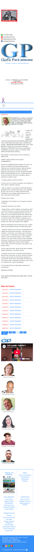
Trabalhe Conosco (25, 501)
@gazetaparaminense (9, 39)
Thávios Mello (9, 509)
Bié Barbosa (9, 503)
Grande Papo (9, 525)
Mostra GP (9, 530)
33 (10, 332)
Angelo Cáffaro (9, 501)
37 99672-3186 (15, 540)
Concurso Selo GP (9, 517)
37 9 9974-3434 (8, 35)
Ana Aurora (9, 499)
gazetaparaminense (9, 37)
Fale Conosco (24, 499)
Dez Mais (9, 519)
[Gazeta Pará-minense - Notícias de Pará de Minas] (17, 52)
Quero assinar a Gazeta (25, 503)
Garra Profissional (9, 528)
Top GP (9, 515)
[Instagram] (6, 546)
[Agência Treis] (27, 549)
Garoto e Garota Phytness (9, 522)
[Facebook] (3, 546)
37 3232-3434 (6, 540)
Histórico (25, 481)
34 (14, 332)
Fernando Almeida (9, 507)
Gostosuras (25, 479)
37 (25, 332)
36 (21, 332)
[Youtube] (11, 546)
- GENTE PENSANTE (11, 289)
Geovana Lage (9, 505)
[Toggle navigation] (3, 105)
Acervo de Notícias (25, 475)
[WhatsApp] (9, 546)
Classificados (25, 477)
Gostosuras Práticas (9, 527)
